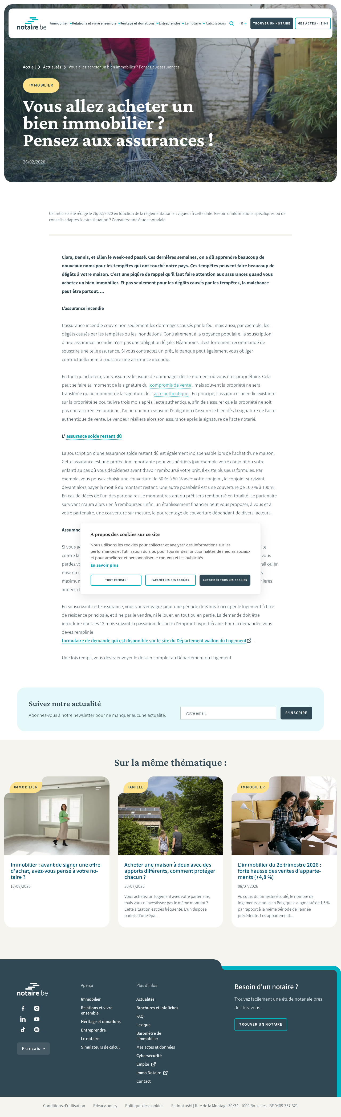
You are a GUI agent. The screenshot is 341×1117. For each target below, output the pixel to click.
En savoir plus (104, 565)
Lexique (143, 1024)
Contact (143, 1081)
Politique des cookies (144, 1105)
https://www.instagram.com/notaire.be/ (37, 1008)
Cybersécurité (149, 1055)
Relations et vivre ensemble (94, 23)
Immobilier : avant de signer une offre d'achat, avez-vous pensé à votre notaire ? (55, 871)
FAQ (140, 1016)
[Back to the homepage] (31, 23)
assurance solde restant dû (94, 436)
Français (31, 1048)
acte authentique (171, 393)
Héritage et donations (137, 23)
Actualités (52, 66)
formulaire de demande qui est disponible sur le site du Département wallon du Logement (154, 641)
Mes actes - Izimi (313, 23)
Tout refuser (116, 580)
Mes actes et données (155, 1047)
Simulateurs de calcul (100, 1047)
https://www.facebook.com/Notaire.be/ (23, 1008)
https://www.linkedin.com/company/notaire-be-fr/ (23, 1019)
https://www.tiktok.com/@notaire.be (23, 1029)
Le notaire (193, 23)
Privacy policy (105, 1105)
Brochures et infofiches (157, 1007)
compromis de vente (170, 385)
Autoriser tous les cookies (225, 580)
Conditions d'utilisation (64, 1105)
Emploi (142, 1064)
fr (240, 23)
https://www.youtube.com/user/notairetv (37, 1019)
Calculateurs (216, 23)
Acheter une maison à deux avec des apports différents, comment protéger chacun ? (169, 871)
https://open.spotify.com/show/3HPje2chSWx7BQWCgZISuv (37, 1029)
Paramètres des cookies (170, 580)
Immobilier (59, 23)
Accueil (29, 66)
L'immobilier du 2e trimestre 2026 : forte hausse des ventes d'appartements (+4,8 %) (279, 871)
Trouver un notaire (272, 23)
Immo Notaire (148, 1072)
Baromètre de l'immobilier (148, 1036)
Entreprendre (169, 23)
